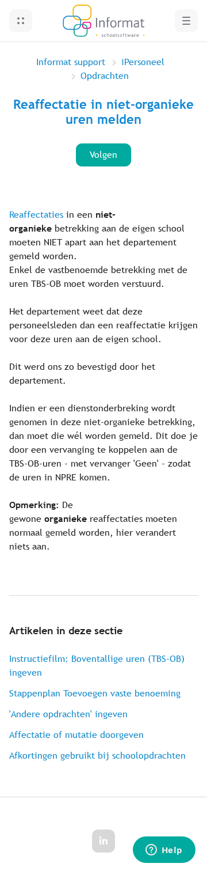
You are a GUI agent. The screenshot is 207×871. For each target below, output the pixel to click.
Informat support (70, 61)
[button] (20, 20)
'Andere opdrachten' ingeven (68, 714)
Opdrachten (104, 75)
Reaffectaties (36, 214)
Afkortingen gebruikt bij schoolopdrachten (97, 755)
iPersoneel (142, 61)
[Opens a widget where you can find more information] (163, 850)
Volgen (103, 154)
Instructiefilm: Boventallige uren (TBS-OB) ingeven (97, 665)
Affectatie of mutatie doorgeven (76, 734)
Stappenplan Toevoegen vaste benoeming (95, 693)
